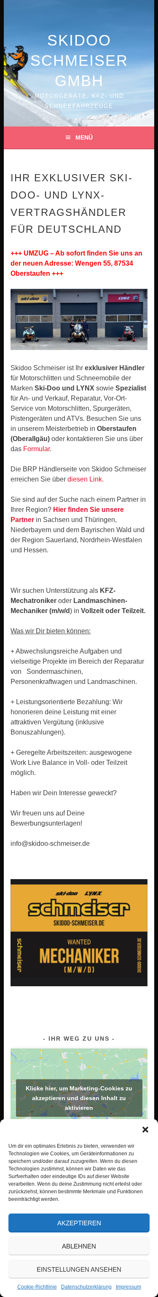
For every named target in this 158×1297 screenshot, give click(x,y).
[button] (145, 1129)
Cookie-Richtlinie (37, 1287)
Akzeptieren (79, 1223)
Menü (84, 137)
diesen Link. (85, 479)
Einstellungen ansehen (79, 1269)
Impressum (128, 1287)
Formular (36, 448)
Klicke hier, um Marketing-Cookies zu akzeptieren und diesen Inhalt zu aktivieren (79, 1098)
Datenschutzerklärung (86, 1287)
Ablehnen (79, 1246)
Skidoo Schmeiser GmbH (79, 60)
